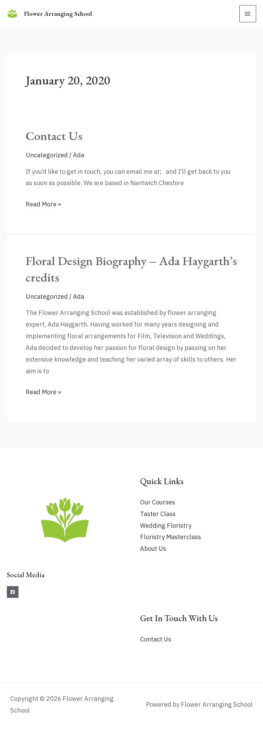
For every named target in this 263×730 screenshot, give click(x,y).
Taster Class (158, 514)
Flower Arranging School (58, 14)
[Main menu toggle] (247, 13)
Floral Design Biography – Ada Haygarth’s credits (131, 268)
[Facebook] (12, 592)
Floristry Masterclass (170, 537)
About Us (153, 548)
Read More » (43, 204)
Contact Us (54, 135)
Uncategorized (47, 155)
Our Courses (157, 502)
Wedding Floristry (165, 525)
